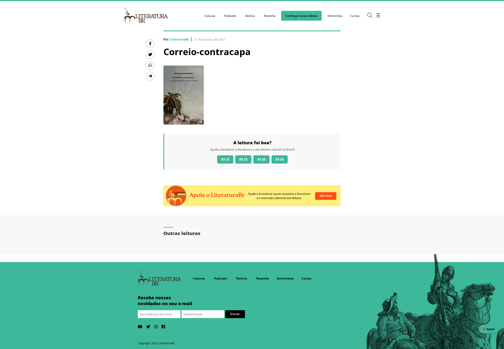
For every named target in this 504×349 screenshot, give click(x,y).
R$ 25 (243, 159)
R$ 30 (261, 159)
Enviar (235, 314)
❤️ (488, 329)
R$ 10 (225, 159)
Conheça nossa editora (301, 16)
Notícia (250, 16)
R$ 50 (279, 159)
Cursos (354, 16)
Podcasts (230, 16)
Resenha (269, 16)
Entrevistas (335, 16)
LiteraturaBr (179, 39)
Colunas (209, 16)
